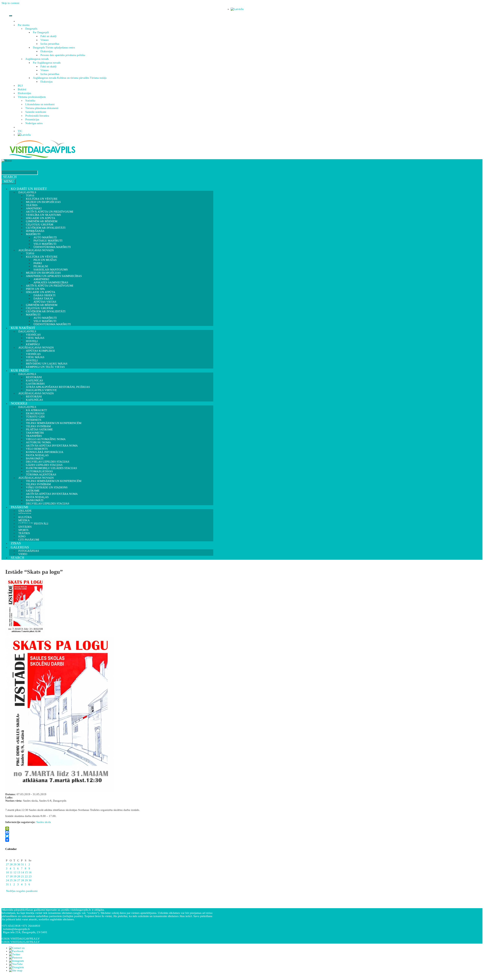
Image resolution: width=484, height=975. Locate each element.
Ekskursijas (46, 51)
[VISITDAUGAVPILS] (42, 157)
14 (22, 872)
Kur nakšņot (23, 328)
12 (14, 872)
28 (11, 864)
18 (11, 876)
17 (7, 876)
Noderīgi (19, 403)
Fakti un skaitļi (48, 36)
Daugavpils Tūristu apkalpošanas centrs (54, 47)
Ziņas (16, 543)
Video (22, 554)
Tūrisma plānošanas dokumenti (41, 108)
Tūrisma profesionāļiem (32, 96)
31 (22, 864)
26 (14, 880)
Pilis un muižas (45, 259)
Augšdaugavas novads (37, 59)
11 (11, 872)
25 (11, 880)
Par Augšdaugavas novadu (47, 62)
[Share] (108, 840)
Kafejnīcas (34, 399)
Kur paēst (20, 370)
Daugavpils (31, 28)
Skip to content (10, 3)
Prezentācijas (32, 119)
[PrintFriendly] (108, 828)
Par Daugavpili (41, 32)
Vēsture (44, 40)
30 (18, 864)
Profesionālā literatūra (37, 115)
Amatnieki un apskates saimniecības (54, 275)
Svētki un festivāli (33, 523)
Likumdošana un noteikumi (40, 104)
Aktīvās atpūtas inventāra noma (52, 445)
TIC (20, 130)
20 (18, 876)
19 (14, 876)
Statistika (30, 100)
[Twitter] (108, 836)
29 (14, 864)
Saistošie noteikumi (35, 112)
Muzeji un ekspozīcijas (43, 201)
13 (18, 872)
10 (7, 872)
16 (30, 872)
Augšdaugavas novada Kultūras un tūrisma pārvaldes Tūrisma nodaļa (69, 77)
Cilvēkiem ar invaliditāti (45, 311)
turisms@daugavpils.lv (16, 929)
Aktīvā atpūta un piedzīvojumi (49, 285)
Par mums (23, 24)
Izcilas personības (49, 43)
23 (30, 876)
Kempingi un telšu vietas (45, 366)
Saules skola (43, 822)
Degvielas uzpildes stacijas (47, 503)
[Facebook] (108, 832)
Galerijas (20, 547)
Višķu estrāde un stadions (46, 487)
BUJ (20, 85)
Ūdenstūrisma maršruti (52, 324)
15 (26, 872)
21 (22, 876)
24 (7, 880)
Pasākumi (19, 507)
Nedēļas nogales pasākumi (21, 890)
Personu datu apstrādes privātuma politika (62, 55)
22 (26, 876)
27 (7, 864)
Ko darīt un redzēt (29, 189)
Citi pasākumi (28, 539)
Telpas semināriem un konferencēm (53, 423)
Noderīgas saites (34, 123)
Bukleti (22, 89)
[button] (30, 24)
